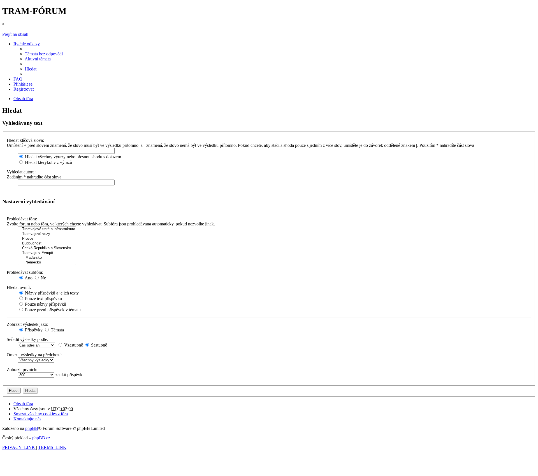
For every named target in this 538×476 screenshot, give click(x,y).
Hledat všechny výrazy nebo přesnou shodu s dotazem (72, 156)
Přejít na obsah (15, 34)
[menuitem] (44, 53)
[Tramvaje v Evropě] (47, 253)
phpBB (31, 428)
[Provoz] (47, 238)
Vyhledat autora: (21, 171)
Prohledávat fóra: (22, 218)
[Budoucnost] (47, 243)
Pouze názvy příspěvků (45, 304)
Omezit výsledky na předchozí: (34, 354)
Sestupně (98, 345)
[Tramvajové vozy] (47, 234)
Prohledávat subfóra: (25, 272)
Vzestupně (73, 345)
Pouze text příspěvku (43, 298)
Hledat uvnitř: (19, 287)
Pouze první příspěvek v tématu (52, 309)
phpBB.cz (41, 437)
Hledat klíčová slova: (25, 140)
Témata (57, 329)
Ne (43, 277)
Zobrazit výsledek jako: (27, 324)
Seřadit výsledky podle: (27, 339)
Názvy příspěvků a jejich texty (51, 293)
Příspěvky (33, 329)
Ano (28, 277)
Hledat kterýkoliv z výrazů (48, 162)
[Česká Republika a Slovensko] (47, 248)
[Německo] (47, 262)
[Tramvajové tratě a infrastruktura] (47, 229)
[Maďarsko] (47, 257)
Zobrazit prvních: (22, 369)
